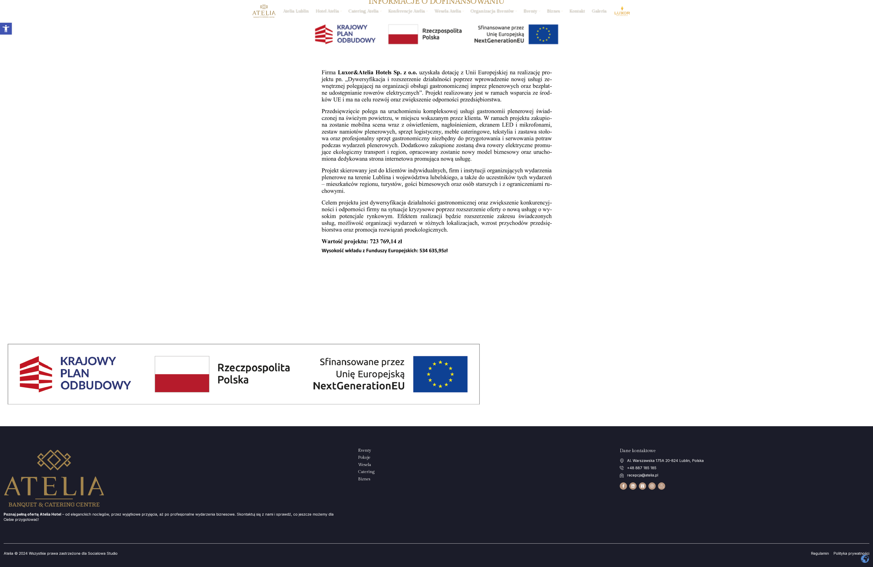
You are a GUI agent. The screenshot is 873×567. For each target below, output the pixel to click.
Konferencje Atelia (406, 10)
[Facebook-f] (623, 486)
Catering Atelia (364, 10)
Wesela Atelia (447, 10)
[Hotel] (642, 486)
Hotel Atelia (327, 10)
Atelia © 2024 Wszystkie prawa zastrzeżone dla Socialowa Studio (61, 553)
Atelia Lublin (296, 10)
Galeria (599, 10)
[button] (6, 29)
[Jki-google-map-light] (661, 486)
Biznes (553, 10)
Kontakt (577, 10)
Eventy (530, 10)
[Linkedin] (633, 486)
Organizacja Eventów (492, 10)
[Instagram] (652, 486)
